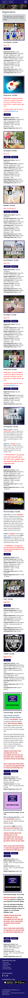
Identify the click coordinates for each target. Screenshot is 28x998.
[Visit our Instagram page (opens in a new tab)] (7, 976)
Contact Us (5, 965)
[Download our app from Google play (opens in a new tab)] (20, 982)
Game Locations (7, 967)
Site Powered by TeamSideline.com (10, 989)
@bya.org (15, 111)
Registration (6, 962)
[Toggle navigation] (25, 2)
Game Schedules (7, 964)
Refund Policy (5, 993)
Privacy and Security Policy (17, 993)
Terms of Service (6, 991)
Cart (11, 2)
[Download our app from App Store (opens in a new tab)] (8, 982)
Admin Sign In (6, 994)
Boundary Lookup (7, 968)
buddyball (10, 111)
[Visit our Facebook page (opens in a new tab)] (3, 976)
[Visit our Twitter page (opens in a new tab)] (5, 975)
